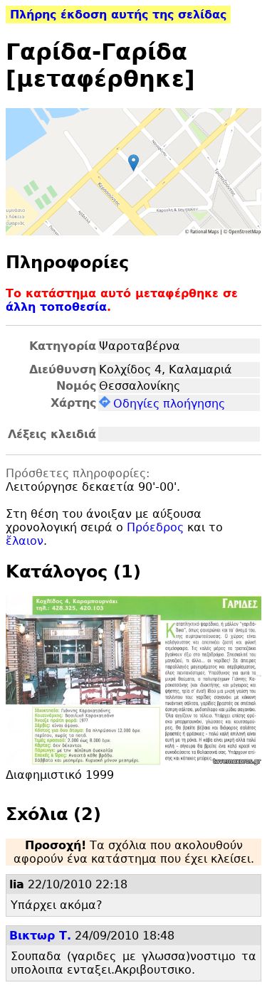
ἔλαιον (24, 541)
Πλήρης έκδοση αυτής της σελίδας (118, 14)
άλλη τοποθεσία (56, 307)
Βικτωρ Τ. (40, 935)
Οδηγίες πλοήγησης (169, 403)
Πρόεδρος (155, 527)
